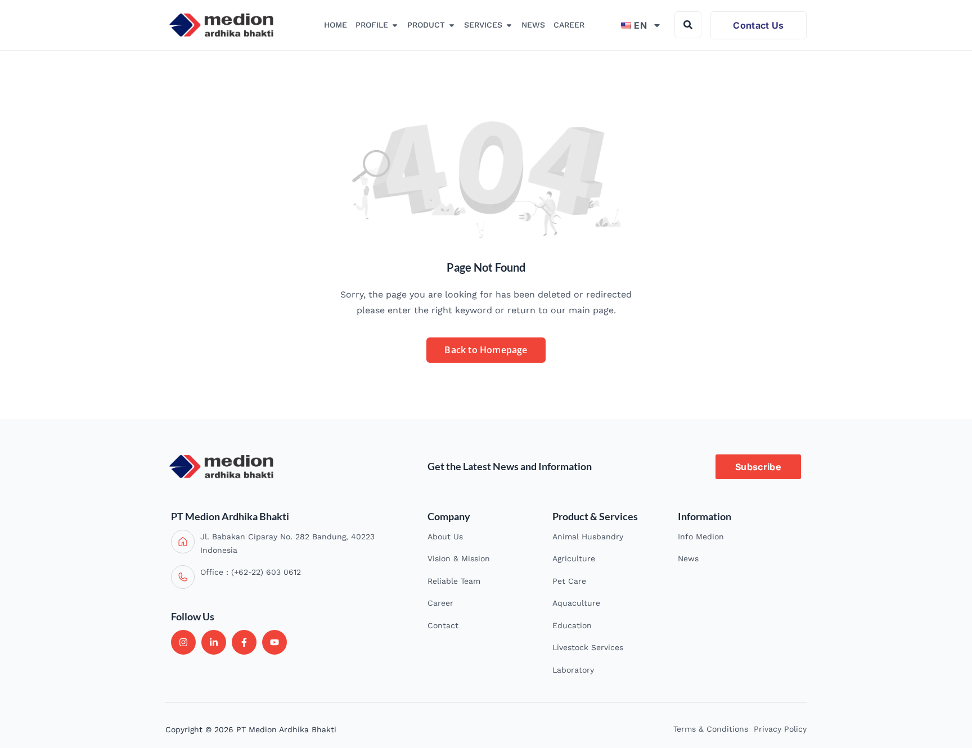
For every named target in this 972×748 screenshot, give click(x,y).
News (688, 558)
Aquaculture (576, 602)
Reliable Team (454, 580)
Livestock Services (587, 647)
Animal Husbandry (587, 536)
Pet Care (569, 580)
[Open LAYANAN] (509, 25)
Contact (443, 625)
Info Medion (701, 536)
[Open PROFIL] (395, 25)
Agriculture (573, 558)
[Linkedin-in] (213, 642)
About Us (445, 536)
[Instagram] (183, 642)
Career (440, 602)
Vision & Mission (459, 558)
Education (572, 625)
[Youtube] (274, 642)
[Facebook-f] (244, 642)
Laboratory (573, 669)
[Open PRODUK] (452, 25)
